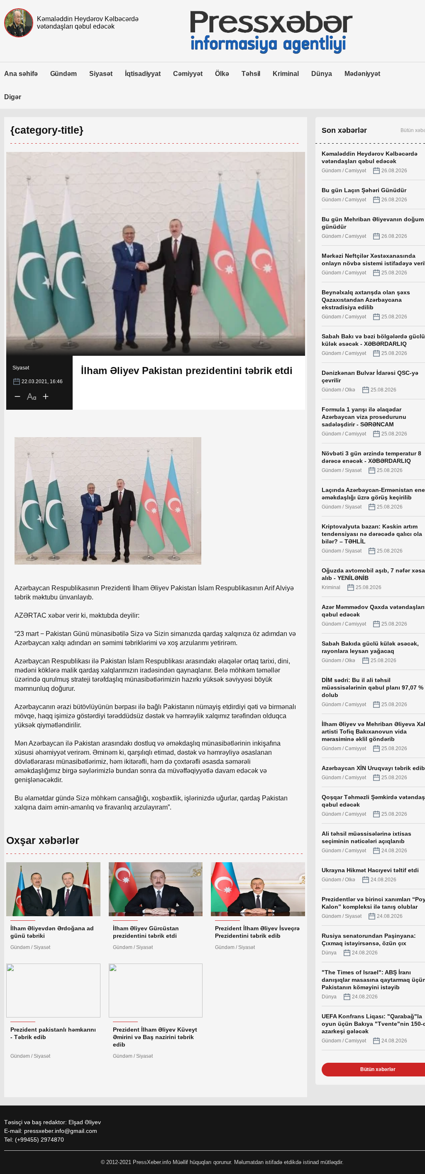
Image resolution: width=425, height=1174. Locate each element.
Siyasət (100, 73)
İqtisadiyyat (143, 73)
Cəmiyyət (188, 73)
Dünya (321, 73)
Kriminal (286, 73)
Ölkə (222, 73)
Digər (12, 96)
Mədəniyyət (362, 73)
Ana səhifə (21, 73)
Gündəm (63, 73)
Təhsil (251, 73)
